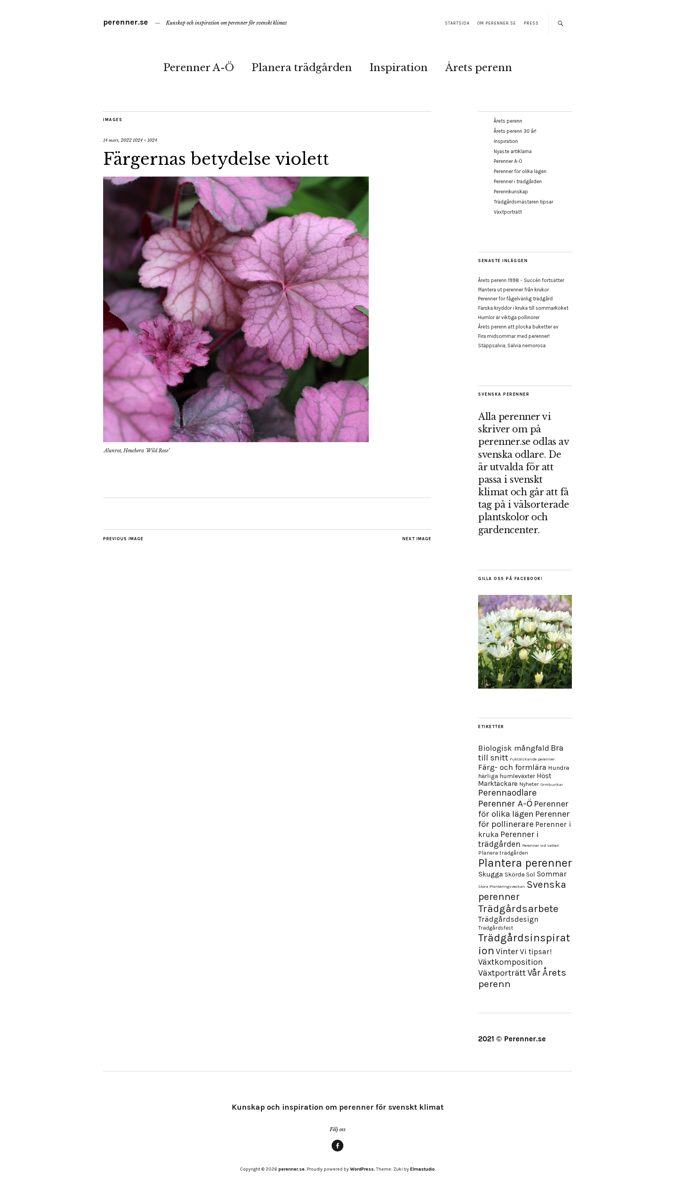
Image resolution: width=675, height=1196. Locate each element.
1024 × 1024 (145, 140)
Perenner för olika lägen (520, 171)
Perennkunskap (511, 192)
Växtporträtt (508, 212)
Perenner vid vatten (540, 845)
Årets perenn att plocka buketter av (518, 327)
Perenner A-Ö (198, 67)
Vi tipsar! (536, 951)
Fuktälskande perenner (532, 759)
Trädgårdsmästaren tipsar (523, 202)
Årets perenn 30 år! (515, 131)
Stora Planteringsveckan (501, 886)
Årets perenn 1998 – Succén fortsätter (521, 280)
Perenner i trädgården (518, 181)
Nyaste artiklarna (513, 151)
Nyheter (529, 784)
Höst (544, 776)
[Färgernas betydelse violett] (236, 440)
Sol (530, 874)
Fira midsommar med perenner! (514, 336)
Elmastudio (422, 1169)
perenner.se (125, 22)
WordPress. (362, 1169)
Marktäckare (498, 783)
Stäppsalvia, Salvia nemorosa (512, 345)
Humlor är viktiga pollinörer (508, 317)
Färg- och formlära (512, 767)
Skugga (490, 874)
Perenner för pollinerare (524, 819)
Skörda (515, 874)
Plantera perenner (525, 862)
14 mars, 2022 (117, 140)
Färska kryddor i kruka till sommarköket (523, 308)
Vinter (507, 951)
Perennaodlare (507, 792)
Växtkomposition (510, 962)
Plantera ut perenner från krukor (513, 290)
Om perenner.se (496, 23)
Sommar (552, 873)
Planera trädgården (302, 67)
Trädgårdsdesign (508, 919)
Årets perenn (478, 67)
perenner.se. (292, 1169)
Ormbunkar (552, 784)
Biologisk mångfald (513, 748)
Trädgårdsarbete (518, 909)
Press (531, 23)
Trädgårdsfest (495, 928)
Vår (534, 972)
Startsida (457, 23)
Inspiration (399, 67)
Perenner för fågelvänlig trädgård (515, 299)
